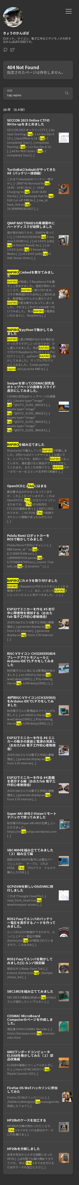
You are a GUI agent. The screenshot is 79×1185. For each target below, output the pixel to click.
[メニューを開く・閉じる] (68, 10)
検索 (9, 90)
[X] (12, 50)
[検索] (67, 93)
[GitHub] (5, 50)
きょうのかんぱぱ (16, 33)
